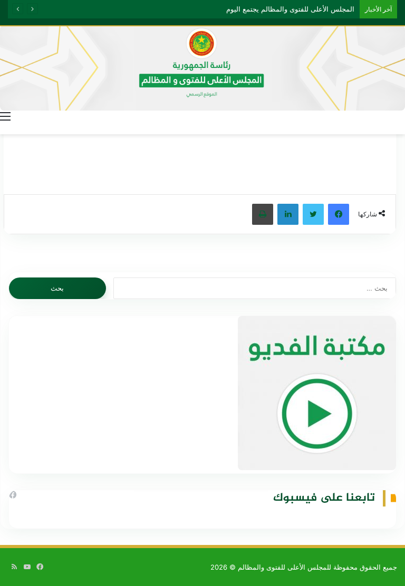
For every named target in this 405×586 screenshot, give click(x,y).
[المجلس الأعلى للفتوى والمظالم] (202, 68)
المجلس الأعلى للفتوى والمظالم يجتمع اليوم (290, 9)
